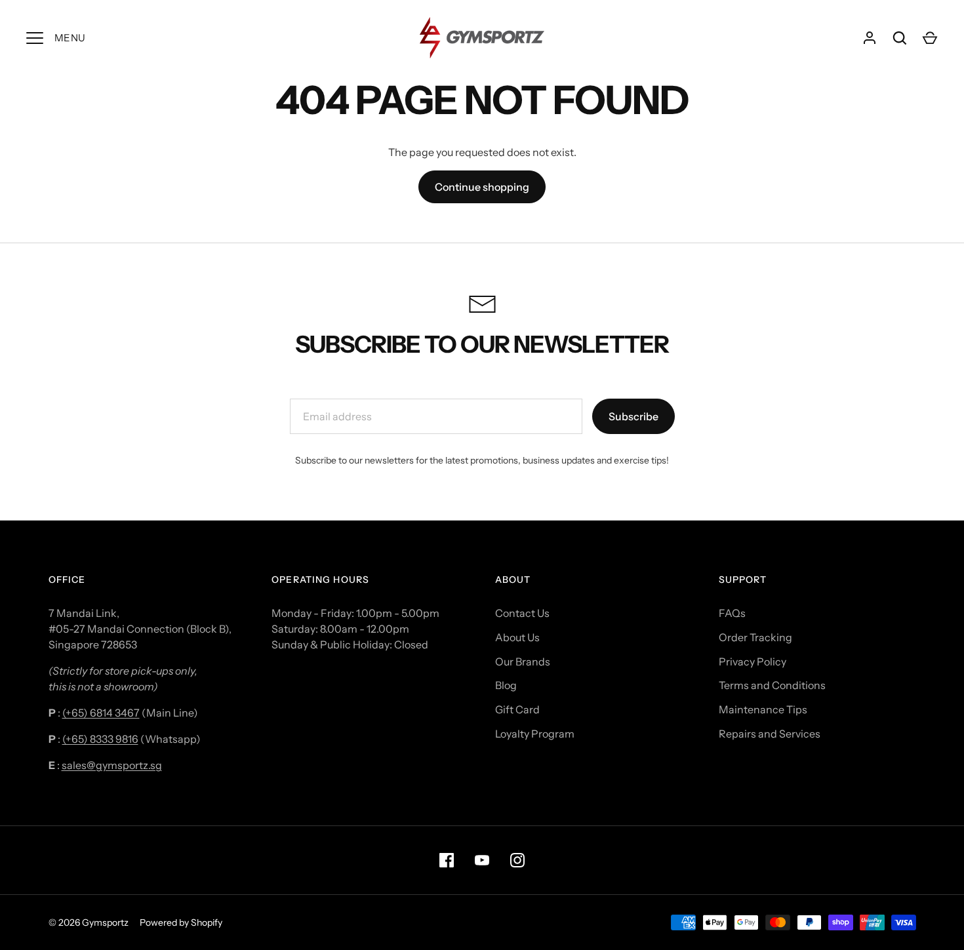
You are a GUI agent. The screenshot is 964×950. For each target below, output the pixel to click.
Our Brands (522, 661)
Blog (506, 685)
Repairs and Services (769, 733)
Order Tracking (755, 637)
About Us (517, 637)
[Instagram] (517, 860)
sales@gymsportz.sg (112, 765)
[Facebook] (446, 860)
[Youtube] (482, 860)
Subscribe (633, 416)
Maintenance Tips (763, 709)
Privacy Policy (752, 661)
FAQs (732, 613)
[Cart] (929, 38)
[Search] (899, 38)
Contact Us (522, 613)
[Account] (869, 38)
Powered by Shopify (181, 922)
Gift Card (517, 709)
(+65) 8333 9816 (100, 738)
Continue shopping (482, 186)
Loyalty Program (534, 733)
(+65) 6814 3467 (101, 712)
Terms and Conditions (772, 685)
